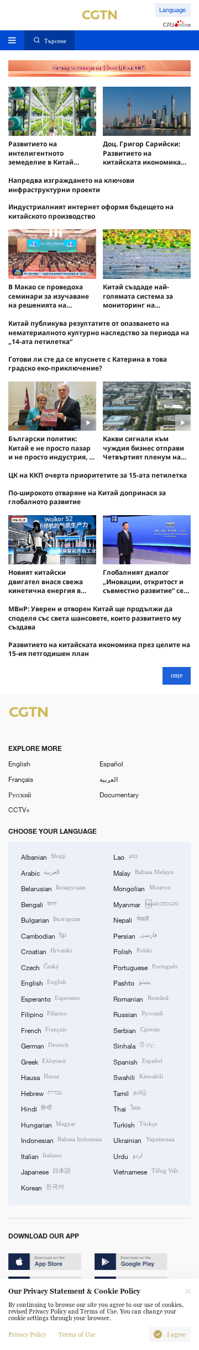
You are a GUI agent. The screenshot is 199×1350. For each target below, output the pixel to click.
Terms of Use (77, 1334)
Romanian (140, 998)
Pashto (131, 982)
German (45, 1045)
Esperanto (50, 998)
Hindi (36, 1108)
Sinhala (134, 1045)
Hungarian (48, 1124)
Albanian (43, 856)
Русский (19, 794)
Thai (126, 1108)
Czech (40, 967)
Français (20, 779)
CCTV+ (19, 809)
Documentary (119, 794)
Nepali (130, 919)
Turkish (135, 1124)
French (43, 1030)
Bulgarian (50, 919)
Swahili (138, 1077)
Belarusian (53, 888)
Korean (42, 1187)
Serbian (136, 1030)
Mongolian (141, 888)
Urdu (127, 1156)
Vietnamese (145, 1171)
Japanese (46, 1171)
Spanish (137, 1061)
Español (111, 763)
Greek (43, 1061)
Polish (132, 951)
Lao (125, 856)
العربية (109, 779)
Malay (143, 872)
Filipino (44, 1014)
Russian (138, 1014)
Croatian (46, 951)
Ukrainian (143, 1140)
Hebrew (41, 1093)
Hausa (40, 1077)
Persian (134, 935)
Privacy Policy (27, 1334)
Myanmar (145, 904)
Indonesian (61, 1140)
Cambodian (43, 935)
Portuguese (145, 967)
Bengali (38, 904)
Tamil (129, 1093)
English (19, 763)
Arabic (40, 872)
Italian (41, 1156)
